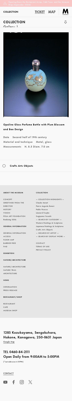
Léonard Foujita (42, 213)
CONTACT (40, 243)
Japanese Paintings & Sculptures (50, 226)
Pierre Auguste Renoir (45, 206)
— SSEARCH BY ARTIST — (47, 233)
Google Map (9, 341)
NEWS (6, 280)
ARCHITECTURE (10, 273)
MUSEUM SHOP (10, 310)
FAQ (5, 246)
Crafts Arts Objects (44, 229)
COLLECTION (14, 23)
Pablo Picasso (42, 209)
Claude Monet (42, 203)
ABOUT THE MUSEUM (13, 192)
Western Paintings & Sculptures (49, 223)
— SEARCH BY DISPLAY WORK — (50, 236)
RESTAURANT (9, 304)
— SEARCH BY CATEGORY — (49, 219)
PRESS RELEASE (10, 290)
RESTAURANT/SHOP (12, 297)
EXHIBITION (8, 253)
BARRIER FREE (9, 243)
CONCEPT (7, 199)
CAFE (5, 307)
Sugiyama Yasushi (43, 216)
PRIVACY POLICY (43, 250)
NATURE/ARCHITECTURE (14, 260)
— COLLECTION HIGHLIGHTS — (50, 199)
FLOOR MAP (8, 240)
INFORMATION (10, 287)
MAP (52, 12)
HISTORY (7, 209)
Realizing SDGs (9, 219)
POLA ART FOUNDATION (14, 216)
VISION (6, 213)
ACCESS (7, 236)
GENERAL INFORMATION (14, 226)
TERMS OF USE (43, 246)
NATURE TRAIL (9, 270)
